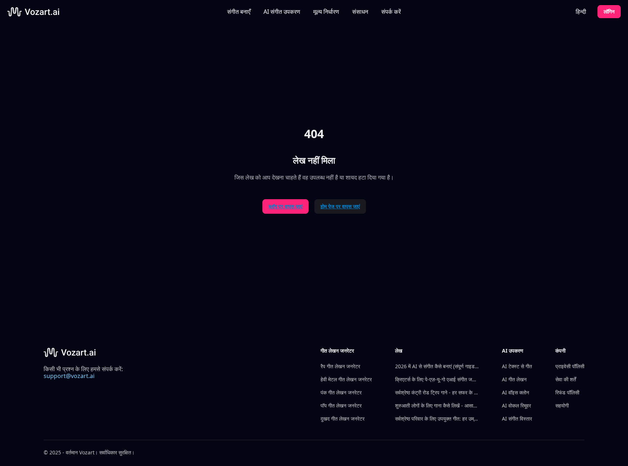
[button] (281, 11)
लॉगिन (609, 11)
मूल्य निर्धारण (326, 12)
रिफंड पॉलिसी (567, 392)
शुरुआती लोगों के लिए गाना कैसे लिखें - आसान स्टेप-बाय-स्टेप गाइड (437, 405)
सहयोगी (562, 405)
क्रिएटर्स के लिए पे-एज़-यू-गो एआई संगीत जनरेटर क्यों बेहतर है (437, 379)
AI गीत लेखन (514, 379)
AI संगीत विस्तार (517, 418)
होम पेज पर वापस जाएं (340, 206)
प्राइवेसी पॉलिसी (569, 366)
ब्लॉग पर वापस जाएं (285, 206)
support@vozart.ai (69, 376)
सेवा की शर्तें (565, 379)
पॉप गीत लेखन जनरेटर (341, 405)
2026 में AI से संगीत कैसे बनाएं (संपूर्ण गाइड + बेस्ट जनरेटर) (437, 366)
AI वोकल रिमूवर (516, 405)
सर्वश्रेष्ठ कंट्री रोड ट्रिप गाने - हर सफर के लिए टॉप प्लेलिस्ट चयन (437, 392)
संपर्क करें (391, 12)
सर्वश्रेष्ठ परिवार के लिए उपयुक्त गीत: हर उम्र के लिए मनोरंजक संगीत (437, 418)
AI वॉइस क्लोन (515, 392)
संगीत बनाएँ (238, 12)
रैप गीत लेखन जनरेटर (340, 366)
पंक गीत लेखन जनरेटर (341, 392)
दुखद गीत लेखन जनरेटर (343, 418)
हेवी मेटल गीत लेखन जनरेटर (346, 379)
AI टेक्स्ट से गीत (517, 366)
